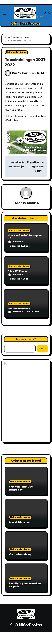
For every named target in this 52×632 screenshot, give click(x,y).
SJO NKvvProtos (25, 23)
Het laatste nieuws (16, 52)
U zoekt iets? (26, 339)
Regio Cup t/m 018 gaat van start (35, 166)
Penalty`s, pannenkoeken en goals (25, 585)
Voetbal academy (19, 308)
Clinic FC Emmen (18, 271)
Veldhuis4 (23, 73)
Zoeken (43, 348)
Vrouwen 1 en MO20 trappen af (25, 237)
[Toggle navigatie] (4, 15)
